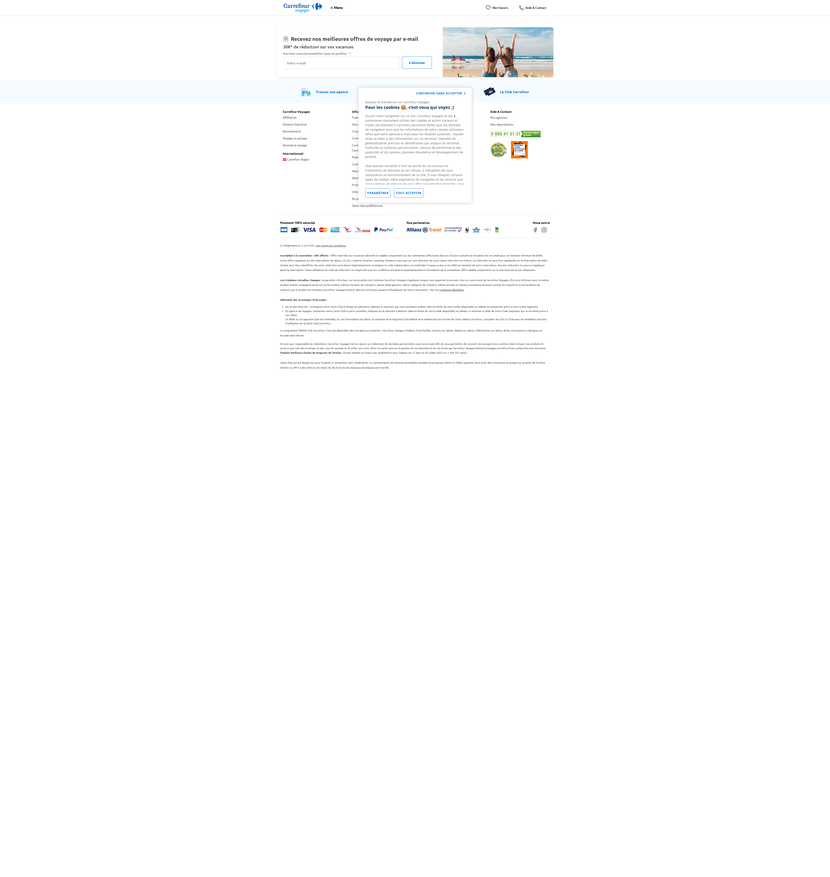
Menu (338, 7)
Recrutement (292, 131)
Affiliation (290, 117)
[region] (415, 145)
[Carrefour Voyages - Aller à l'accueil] (303, 8)
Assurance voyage (295, 145)
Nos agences (498, 117)
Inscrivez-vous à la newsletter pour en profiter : (317, 53)
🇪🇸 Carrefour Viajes (296, 159)
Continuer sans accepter (439, 93)
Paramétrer (377, 193)
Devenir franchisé (295, 124)
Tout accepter (408, 193)
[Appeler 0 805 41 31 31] (518, 134)
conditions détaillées (451, 289)
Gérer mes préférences (367, 205)
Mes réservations (501, 124)
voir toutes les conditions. (331, 245)
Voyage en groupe (295, 138)
